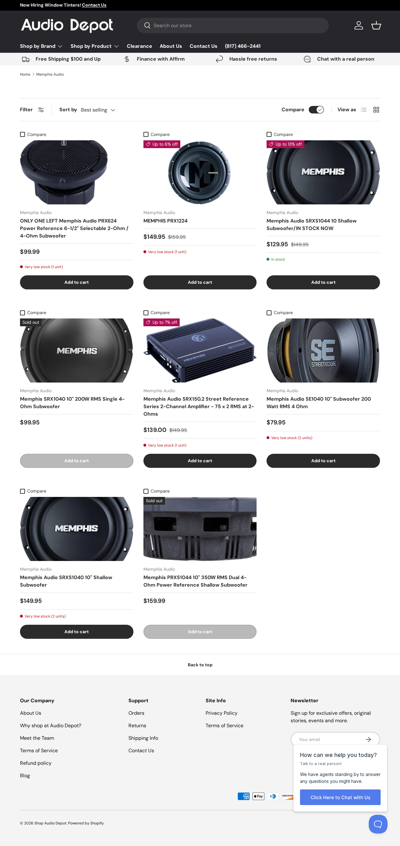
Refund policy (36, 763)
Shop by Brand (37, 46)
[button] (376, 25)
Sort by (68, 109)
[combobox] (233, 25)
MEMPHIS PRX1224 (165, 221)
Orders (136, 713)
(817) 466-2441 (243, 46)
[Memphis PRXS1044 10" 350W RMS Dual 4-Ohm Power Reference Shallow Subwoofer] (200, 529)
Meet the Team (37, 738)
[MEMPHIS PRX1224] (200, 172)
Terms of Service (39, 750)
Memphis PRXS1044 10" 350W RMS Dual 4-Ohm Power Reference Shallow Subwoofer (195, 581)
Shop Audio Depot (50, 823)
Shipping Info (143, 738)
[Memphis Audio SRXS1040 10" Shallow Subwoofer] (76, 529)
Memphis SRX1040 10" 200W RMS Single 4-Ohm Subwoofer (72, 403)
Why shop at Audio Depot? (50, 725)
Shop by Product (91, 46)
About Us (171, 46)
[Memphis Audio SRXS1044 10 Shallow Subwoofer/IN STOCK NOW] (323, 172)
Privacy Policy (222, 713)
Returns (137, 725)
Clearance (139, 46)
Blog (25, 775)
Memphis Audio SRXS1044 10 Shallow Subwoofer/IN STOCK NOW (312, 225)
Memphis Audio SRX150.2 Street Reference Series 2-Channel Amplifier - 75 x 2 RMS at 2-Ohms (198, 406)
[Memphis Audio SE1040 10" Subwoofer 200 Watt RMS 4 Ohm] (323, 350)
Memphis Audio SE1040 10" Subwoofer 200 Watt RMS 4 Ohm (319, 403)
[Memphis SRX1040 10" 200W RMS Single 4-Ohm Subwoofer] (76, 350)
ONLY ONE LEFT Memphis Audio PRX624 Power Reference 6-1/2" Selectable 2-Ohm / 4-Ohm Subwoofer (74, 228)
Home (25, 74)
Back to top (200, 665)
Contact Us (204, 46)
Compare (293, 109)
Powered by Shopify (85, 823)
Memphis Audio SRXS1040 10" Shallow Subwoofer (66, 581)
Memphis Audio (50, 74)
